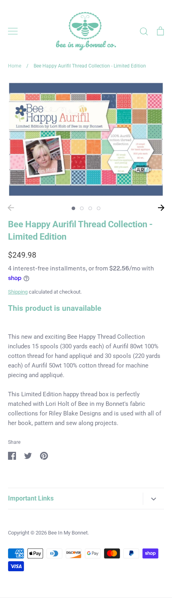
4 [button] (98, 208)
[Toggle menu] (13, 31)
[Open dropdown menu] (153, 499)
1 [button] (73, 208)
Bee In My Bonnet (68, 533)
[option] (86, 139)
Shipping (18, 292)
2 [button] (82, 208)
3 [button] (90, 208)
